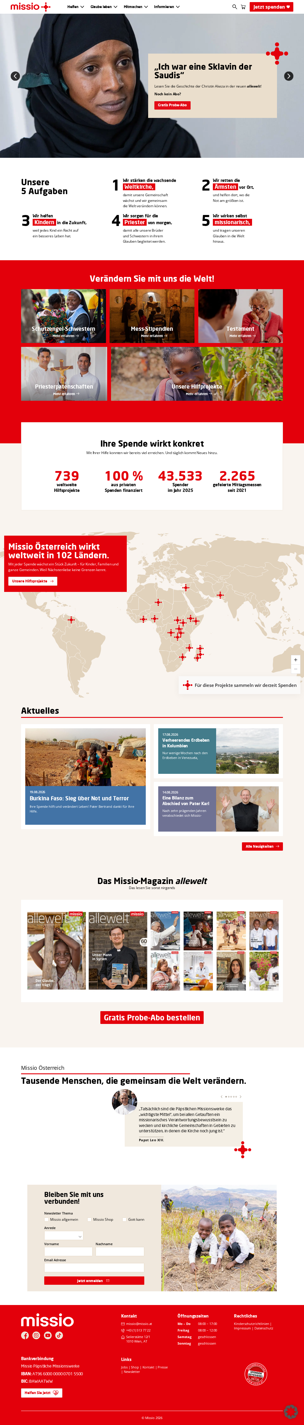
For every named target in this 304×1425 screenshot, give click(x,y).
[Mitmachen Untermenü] (146, 7)
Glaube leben (101, 7)
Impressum (242, 1328)
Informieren (164, 7)
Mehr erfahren (64, 335)
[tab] (146, 152)
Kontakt (148, 1367)
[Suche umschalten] (235, 7)
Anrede (50, 1228)
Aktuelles (40, 710)
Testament (240, 328)
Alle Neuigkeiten (259, 846)
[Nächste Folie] (288, 76)
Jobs (124, 1367)
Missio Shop (103, 1219)
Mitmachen (133, 7)
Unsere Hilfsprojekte (29, 581)
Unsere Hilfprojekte (197, 386)
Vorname (51, 1244)
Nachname (104, 1244)
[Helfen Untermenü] (82, 7)
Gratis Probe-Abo (172, 105)
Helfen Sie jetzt (37, 1392)
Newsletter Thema (58, 1213)
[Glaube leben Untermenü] (115, 7)
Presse (162, 1367)
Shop (135, 1367)
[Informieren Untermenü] (178, 7)
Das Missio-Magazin (135, 881)
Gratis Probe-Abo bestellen (152, 1017)
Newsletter (132, 1372)
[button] (221, 1097)
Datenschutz (263, 1328)
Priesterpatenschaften (64, 386)
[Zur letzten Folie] (15, 76)
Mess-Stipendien (152, 328)
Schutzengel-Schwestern (63, 328)
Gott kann (136, 1219)
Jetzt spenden (269, 7)
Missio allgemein (64, 1219)
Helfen (72, 7)
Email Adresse (55, 1260)
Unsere (35, 182)
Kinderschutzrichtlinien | (253, 1324)
